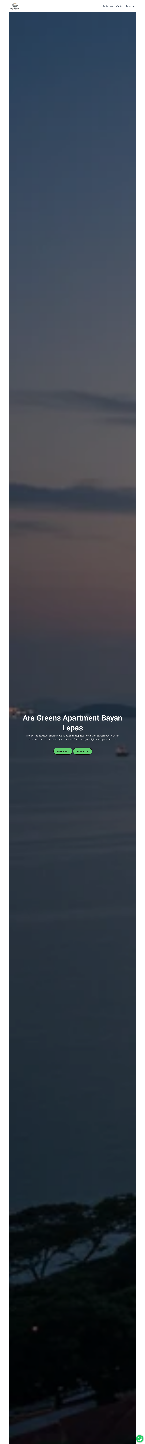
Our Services (108, 6)
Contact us (130, 6)
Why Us (119, 6)
